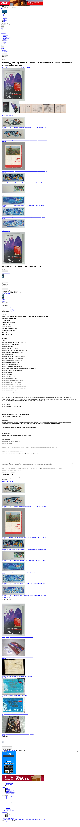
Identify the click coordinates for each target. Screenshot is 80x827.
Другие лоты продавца (7, 115)
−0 (7, 280)
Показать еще (4, 736)
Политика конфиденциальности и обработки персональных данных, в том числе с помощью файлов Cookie (23, 819)
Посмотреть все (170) (6, 231)
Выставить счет (9, 799)
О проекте (4, 782)
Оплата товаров (5, 812)
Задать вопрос (4, 282)
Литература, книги (10, 67)
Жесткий (12, 314)
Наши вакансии (9, 783)
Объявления (8, 797)
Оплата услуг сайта (5, 804)
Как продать (8, 789)
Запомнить (4, 45)
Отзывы (3, 280)
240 (11, 312)
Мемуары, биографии (18, 67)
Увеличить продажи (10, 790)
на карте (16, 291)
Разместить (3, 31)
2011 (11, 311)
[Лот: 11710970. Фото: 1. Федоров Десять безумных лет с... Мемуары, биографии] (13, 100)
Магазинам (8, 798)
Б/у (10, 307)
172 (2, 279)
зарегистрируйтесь (11, 750)
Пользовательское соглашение (8, 818)
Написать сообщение (6, 273)
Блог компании (9, 784)
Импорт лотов (9, 791)
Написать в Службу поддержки (8, 821)
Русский (12, 310)
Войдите (3, 750)
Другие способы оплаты (9, 810)
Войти (2, 48)
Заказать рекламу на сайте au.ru (8, 774)
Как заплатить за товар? (11, 792)
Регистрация (3, 50)
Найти (3, 25)
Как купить (8, 788)
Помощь (3, 787)
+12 (5, 280)
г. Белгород (4, 67)
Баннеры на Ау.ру (9, 796)
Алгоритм (12, 309)
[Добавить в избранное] (2, 283)
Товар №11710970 (26, 67)
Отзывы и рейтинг (10, 793)
